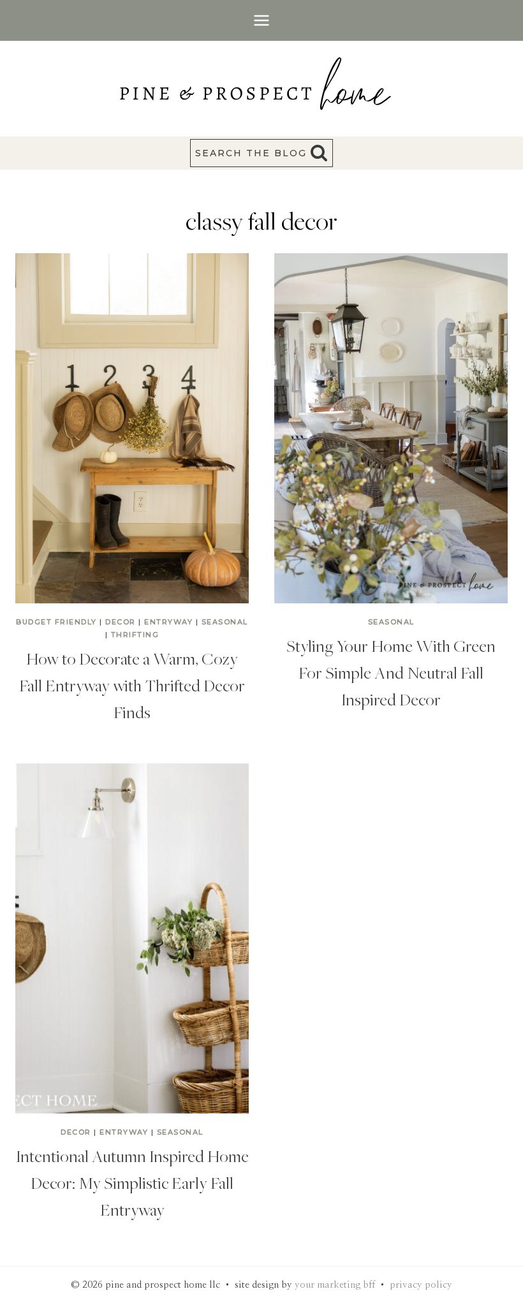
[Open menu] (261, 20)
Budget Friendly (56, 621)
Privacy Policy (421, 1285)
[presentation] (132, 428)
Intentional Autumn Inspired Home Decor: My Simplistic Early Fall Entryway (132, 1182)
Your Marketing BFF (335, 1285)
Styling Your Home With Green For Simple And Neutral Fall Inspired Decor (391, 672)
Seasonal (225, 621)
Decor (120, 621)
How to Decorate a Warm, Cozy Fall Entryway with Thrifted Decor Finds (132, 685)
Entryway (168, 621)
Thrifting (135, 634)
